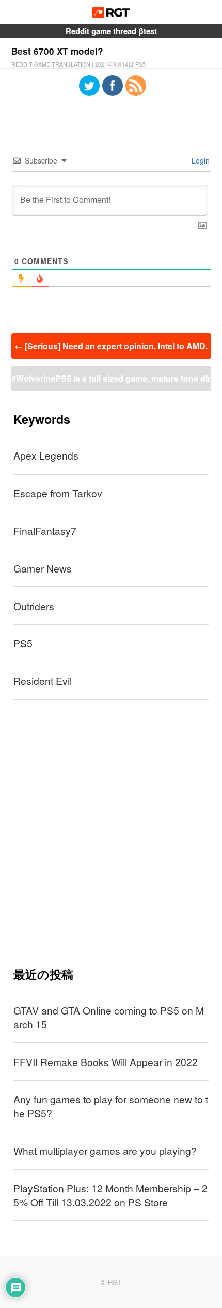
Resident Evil (42, 681)
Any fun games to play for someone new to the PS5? (110, 1106)
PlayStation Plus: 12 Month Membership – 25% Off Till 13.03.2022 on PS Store (110, 1195)
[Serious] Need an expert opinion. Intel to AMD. (111, 346)
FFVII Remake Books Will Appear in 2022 (105, 1062)
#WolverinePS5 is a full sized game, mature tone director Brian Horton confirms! (111, 381)
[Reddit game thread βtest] (111, 15)
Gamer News (42, 568)
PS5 (23, 643)
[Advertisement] (111, 833)
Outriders (33, 606)
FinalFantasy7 (44, 530)
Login (199, 160)
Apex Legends (45, 455)
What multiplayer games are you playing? (105, 1150)
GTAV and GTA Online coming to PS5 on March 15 (108, 1017)
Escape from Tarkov (57, 493)
